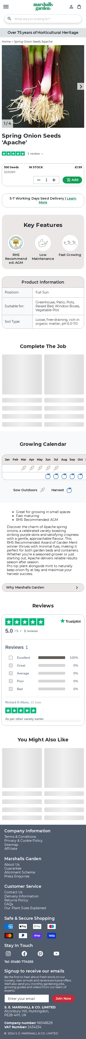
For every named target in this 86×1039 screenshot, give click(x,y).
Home (6, 41)
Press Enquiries (16, 876)
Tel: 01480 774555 (18, 962)
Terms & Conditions (20, 837)
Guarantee (12, 868)
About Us (11, 864)
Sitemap (11, 845)
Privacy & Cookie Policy (23, 841)
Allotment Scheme (19, 872)
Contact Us (13, 892)
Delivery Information (21, 896)
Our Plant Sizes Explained (25, 908)
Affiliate (10, 849)
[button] (6, 7)
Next (80, 86)
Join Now (63, 998)
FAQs (8, 904)
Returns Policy (16, 900)
